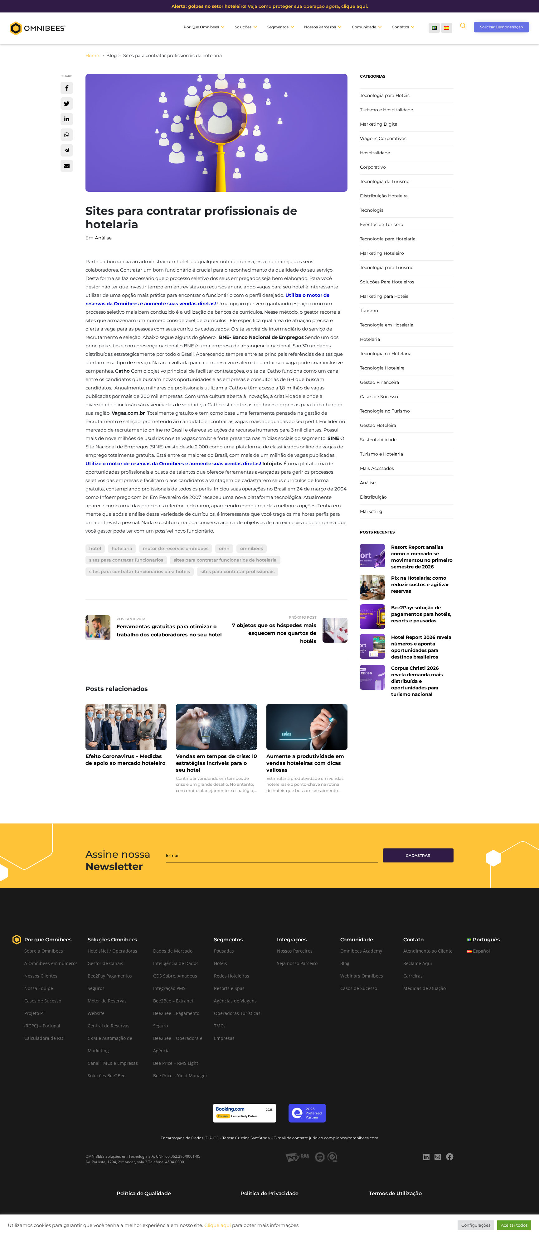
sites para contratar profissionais (237, 571)
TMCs (220, 1026)
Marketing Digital (379, 124)
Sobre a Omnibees (43, 951)
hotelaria (122, 548)
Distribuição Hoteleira (384, 196)
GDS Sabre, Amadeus (175, 976)
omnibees (251, 548)
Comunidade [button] (364, 27)
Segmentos (228, 940)
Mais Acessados (377, 468)
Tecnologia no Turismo (385, 411)
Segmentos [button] (278, 27)
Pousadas (224, 951)
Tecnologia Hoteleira (382, 368)
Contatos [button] (400, 27)
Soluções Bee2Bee (106, 1076)
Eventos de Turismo (381, 224)
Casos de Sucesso (42, 1001)
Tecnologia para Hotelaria (387, 239)
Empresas (224, 1038)
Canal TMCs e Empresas (113, 1063)
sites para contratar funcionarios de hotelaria (225, 560)
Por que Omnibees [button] (201, 27)
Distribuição (373, 497)
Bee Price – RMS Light (175, 1063)
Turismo (369, 310)
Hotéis (220, 963)
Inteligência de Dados (175, 963)
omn (224, 548)
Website (96, 1013)
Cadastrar (418, 855)
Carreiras (413, 976)
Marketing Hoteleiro (382, 253)
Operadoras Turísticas (237, 1013)
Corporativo (373, 167)
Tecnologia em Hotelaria (386, 325)
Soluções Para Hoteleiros (387, 282)
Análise (103, 238)
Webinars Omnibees (361, 976)
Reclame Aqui (417, 963)
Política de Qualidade (144, 1193)
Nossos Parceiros (295, 951)
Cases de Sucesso (379, 396)
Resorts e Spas (229, 988)
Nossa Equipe (38, 988)
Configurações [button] (475, 1225)
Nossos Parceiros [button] (320, 27)
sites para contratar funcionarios (126, 560)
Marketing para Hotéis (384, 296)
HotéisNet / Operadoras (112, 951)
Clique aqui (217, 1225)
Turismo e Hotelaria (381, 454)
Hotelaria (370, 339)
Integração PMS (169, 988)
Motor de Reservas (107, 1001)
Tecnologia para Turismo (387, 267)
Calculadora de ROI (44, 1038)
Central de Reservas (108, 1026)
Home (92, 55)
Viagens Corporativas (383, 138)
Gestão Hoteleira (378, 425)
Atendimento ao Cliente (428, 951)
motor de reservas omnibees (175, 548)
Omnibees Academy (361, 951)
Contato (413, 940)
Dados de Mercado (172, 951)
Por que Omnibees (47, 940)
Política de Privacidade (269, 1193)
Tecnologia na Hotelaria (385, 353)
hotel (95, 548)
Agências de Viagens (235, 1001)
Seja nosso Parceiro (297, 963)
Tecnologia (372, 210)
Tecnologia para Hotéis (385, 95)
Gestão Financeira (379, 382)
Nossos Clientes (40, 976)
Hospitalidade (375, 153)
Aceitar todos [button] (514, 1225)
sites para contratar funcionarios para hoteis (139, 571)
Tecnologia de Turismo (385, 181)
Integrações (292, 940)
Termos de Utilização (395, 1193)
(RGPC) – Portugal (42, 1026)
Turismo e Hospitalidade (386, 110)
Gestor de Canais (105, 963)
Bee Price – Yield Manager (180, 1076)
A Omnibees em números (51, 963)
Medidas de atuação (424, 988)
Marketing (371, 511)
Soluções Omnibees (112, 940)
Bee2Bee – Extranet (173, 1001)
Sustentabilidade (378, 439)
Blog (344, 963)
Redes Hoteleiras (231, 976)
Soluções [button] (243, 27)
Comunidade (356, 940)
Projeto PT (34, 1013)
